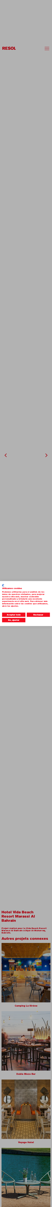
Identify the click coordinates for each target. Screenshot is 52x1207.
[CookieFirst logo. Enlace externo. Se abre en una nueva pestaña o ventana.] (3, 585)
